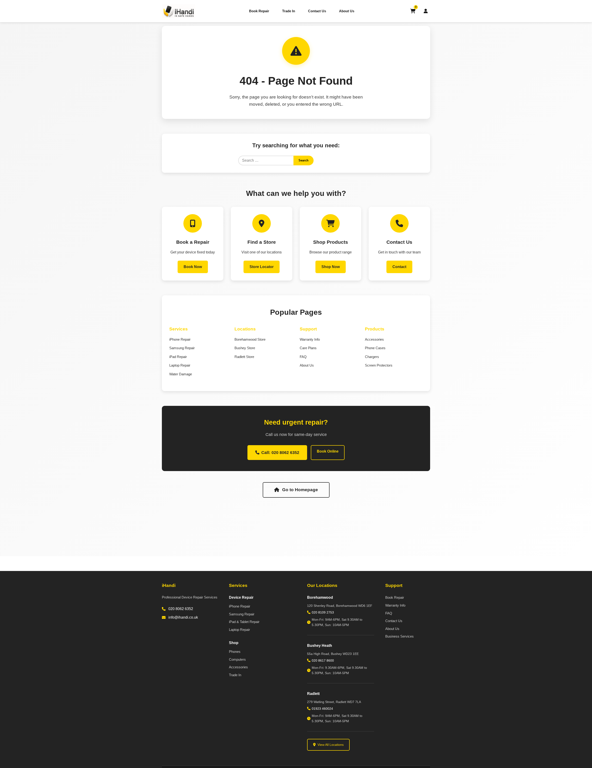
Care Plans (308, 348)
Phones (234, 652)
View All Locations (331, 744)
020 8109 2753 (323, 612)
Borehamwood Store (249, 339)
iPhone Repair (180, 339)
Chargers (372, 357)
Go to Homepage (300, 489)
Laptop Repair (179, 365)
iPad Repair (178, 357)
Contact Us (317, 11)
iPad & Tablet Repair (244, 622)
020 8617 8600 (323, 660)
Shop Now (330, 267)
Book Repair (259, 11)
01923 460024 (322, 708)
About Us (346, 11)
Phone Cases (375, 348)
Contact (399, 267)
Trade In (288, 11)
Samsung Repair (182, 348)
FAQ (303, 357)
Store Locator (262, 267)
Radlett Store (244, 357)
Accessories (374, 339)
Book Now (193, 267)
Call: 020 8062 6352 (280, 452)
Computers (237, 659)
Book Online (328, 451)
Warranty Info (310, 339)
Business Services (399, 636)
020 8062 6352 (180, 609)
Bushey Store (244, 348)
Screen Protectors (378, 365)
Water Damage (180, 374)
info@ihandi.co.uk (183, 617)
